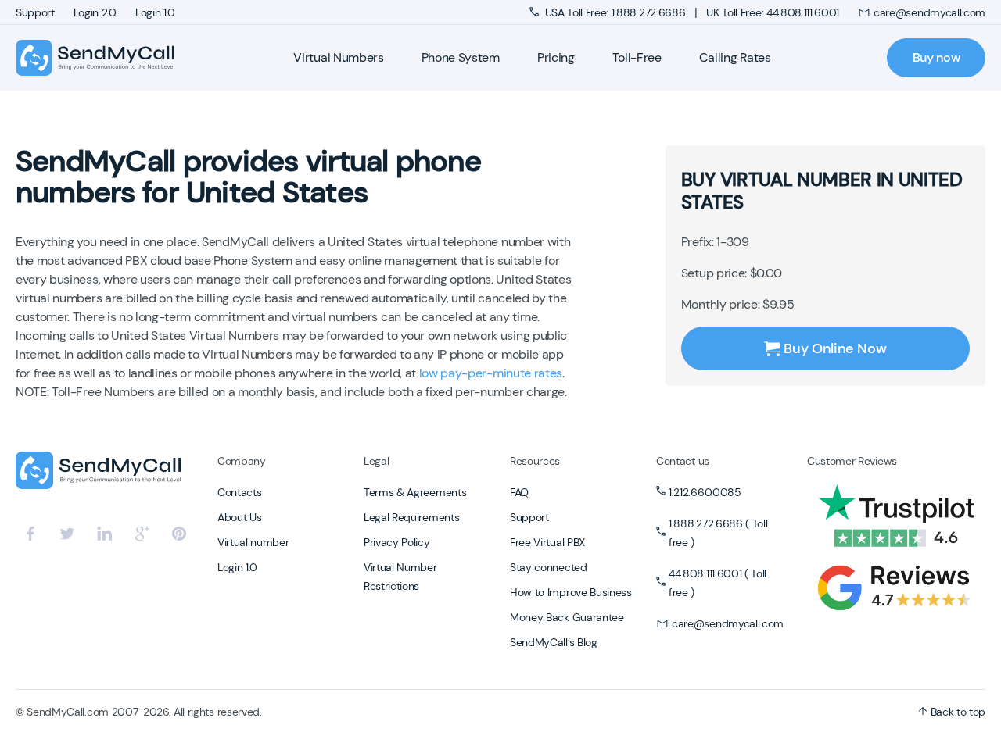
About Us (239, 517)
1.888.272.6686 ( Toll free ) (718, 532)
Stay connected (548, 567)
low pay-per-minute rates (490, 373)
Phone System (461, 57)
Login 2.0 (95, 12)
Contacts (239, 492)
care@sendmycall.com (929, 12)
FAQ (519, 492)
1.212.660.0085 (705, 492)
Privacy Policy (397, 542)
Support (35, 12)
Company (241, 461)
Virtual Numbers (338, 57)
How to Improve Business (571, 592)
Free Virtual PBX (547, 542)
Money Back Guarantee (567, 617)
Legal (376, 461)
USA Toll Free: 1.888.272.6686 (615, 12)
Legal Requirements (411, 517)
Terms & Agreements (415, 492)
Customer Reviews (852, 461)
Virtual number (253, 542)
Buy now (936, 57)
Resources (535, 461)
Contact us (682, 461)
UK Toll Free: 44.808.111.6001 (772, 12)
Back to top (956, 712)
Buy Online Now (835, 348)
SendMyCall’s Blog (553, 642)
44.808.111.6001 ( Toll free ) (717, 582)
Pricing (556, 57)
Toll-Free (637, 57)
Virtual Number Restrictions (400, 576)
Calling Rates (735, 57)
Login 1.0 (155, 12)
